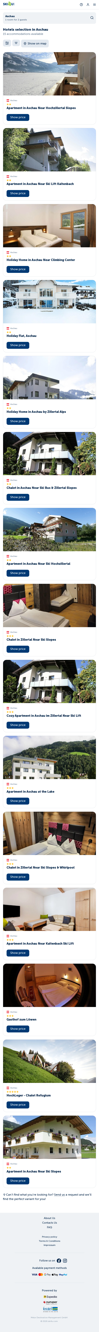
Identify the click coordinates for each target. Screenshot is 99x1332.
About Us (49, 1218)
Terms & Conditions (49, 1241)
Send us (59, 1194)
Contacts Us (49, 1222)
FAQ (49, 1227)
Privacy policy (49, 1237)
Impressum (49, 1245)
